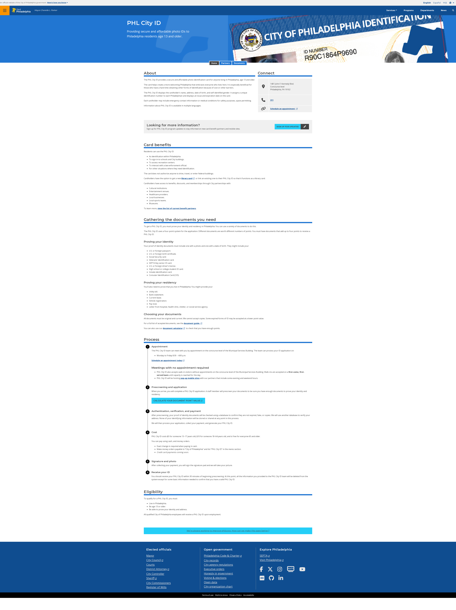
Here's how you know (56, 3)
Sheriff (150, 578)
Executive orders (214, 569)
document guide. (192, 323)
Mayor (150, 555)
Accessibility (248, 595)
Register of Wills (156, 587)
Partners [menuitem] (225, 63)
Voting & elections (215, 578)
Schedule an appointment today (167, 360)
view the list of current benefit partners (177, 208)
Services (390, 10)
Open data (210, 582)
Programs (409, 10)
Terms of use (208, 595)
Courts (150, 564)
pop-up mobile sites (190, 378)
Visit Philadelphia (270, 560)
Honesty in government (218, 573)
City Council (153, 560)
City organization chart (218, 586)
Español (437, 3)
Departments (427, 10)
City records (211, 560)
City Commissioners (158, 583)
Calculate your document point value (177, 401)
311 (271, 100)
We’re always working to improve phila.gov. (228, 531)
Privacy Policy (235, 595)
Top (445, 578)
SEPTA (263, 555)
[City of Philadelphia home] (22, 10)
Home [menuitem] (214, 63)
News (443, 10)
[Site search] (453, 10)
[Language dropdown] (452, 3)
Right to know (221, 595)
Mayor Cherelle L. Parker (45, 10)
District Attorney (156, 569)
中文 (445, 3)
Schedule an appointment (282, 108)
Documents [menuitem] (239, 63)
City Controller (155, 574)
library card (186, 178)
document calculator (173, 328)
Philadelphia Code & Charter (221, 555)
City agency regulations (218, 564)
